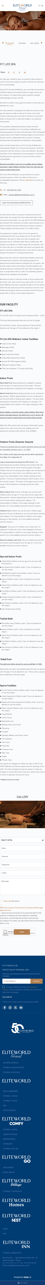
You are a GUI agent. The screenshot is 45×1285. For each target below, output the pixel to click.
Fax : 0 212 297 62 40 (28, 1263)
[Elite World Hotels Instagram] (14, 72)
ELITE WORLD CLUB (10, 966)
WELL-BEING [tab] (34, 43)
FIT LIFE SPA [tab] (9, 43)
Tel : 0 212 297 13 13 (10, 1263)
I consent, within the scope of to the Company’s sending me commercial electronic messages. (22, 989)
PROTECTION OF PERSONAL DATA (15, 970)
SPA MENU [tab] (22, 43)
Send (22, 932)
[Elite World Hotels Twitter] (19, 72)
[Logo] (22, 8)
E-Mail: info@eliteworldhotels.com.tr (16, 1265)
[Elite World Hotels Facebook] (8, 72)
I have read (7, 901)
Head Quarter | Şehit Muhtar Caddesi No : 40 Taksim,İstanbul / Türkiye (19, 1259)
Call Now (23, 1283)
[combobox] (39, 6)
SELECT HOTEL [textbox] (6, 840)
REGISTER (37, 981)
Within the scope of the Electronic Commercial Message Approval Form (21, 909)
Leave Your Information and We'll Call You (16, 203)
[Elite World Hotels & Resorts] (43, 6)
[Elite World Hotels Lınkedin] (24, 72)
